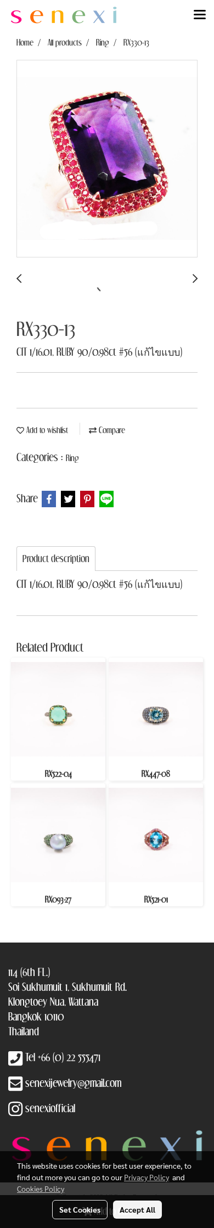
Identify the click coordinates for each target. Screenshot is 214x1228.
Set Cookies (79, 1209)
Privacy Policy (146, 1177)
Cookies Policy (40, 1188)
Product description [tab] (55, 558)
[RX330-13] (107, 159)
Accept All (137, 1209)
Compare (111, 429)
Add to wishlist (46, 429)
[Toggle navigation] (200, 15)
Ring (72, 457)
